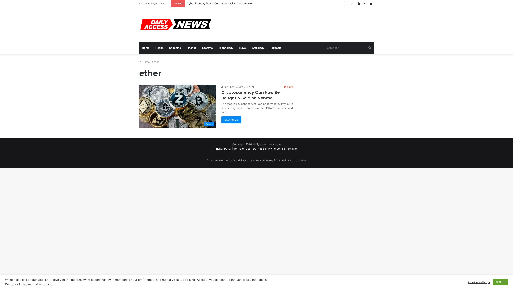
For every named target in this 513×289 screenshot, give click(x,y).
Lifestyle (207, 47)
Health (159, 47)
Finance (192, 47)
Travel (242, 47)
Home (146, 47)
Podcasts (275, 47)
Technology (225, 47)
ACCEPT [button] (500, 282)
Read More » (231, 119)
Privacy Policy (223, 148)
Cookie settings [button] (479, 282)
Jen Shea (228, 86)
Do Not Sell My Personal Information (275, 148)
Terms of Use (242, 148)
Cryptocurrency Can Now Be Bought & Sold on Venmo (250, 95)
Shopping (175, 47)
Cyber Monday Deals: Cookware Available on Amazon (220, 3)
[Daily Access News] (175, 24)
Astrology (258, 47)
